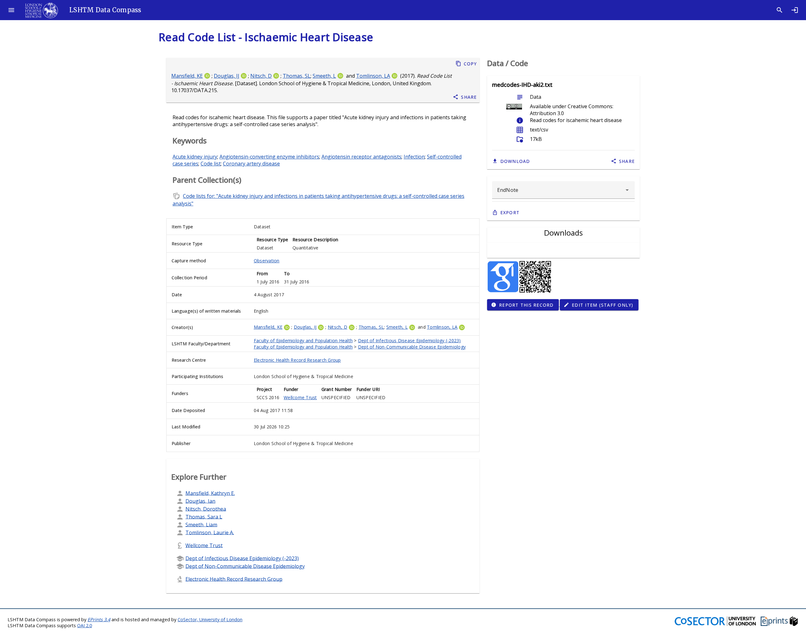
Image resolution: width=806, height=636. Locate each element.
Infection (414, 156)
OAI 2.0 (84, 625)
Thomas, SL (296, 75)
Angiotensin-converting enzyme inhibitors (269, 156)
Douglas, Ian (200, 500)
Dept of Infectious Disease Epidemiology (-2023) (409, 340)
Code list (211, 163)
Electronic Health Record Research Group (297, 360)
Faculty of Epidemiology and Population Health (303, 340)
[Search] (779, 10)
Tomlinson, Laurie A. (209, 532)
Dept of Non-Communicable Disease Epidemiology (412, 347)
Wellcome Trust (300, 397)
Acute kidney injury (195, 156)
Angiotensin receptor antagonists (361, 156)
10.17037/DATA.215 (194, 90)
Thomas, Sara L (203, 516)
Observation (267, 261)
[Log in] (794, 10)
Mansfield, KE (187, 75)
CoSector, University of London (210, 619)
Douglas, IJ (226, 75)
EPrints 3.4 (99, 619)
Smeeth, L (324, 75)
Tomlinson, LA (373, 75)
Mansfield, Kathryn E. (210, 492)
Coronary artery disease (251, 163)
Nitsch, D (261, 75)
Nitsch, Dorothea (205, 508)
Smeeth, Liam (201, 524)
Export (510, 212)
